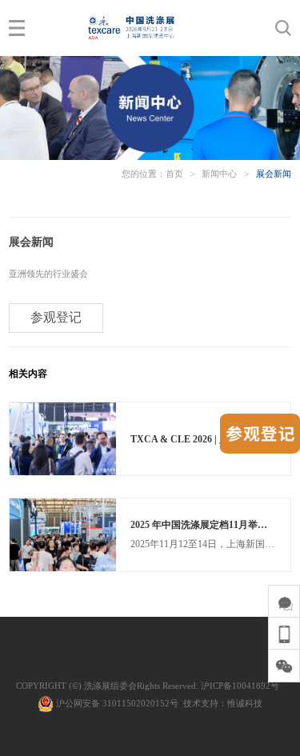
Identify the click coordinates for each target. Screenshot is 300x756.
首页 (174, 173)
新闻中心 (219, 173)
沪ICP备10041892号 (240, 685)
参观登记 (56, 317)
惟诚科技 (244, 703)
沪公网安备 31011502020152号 (116, 703)
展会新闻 (273, 173)
